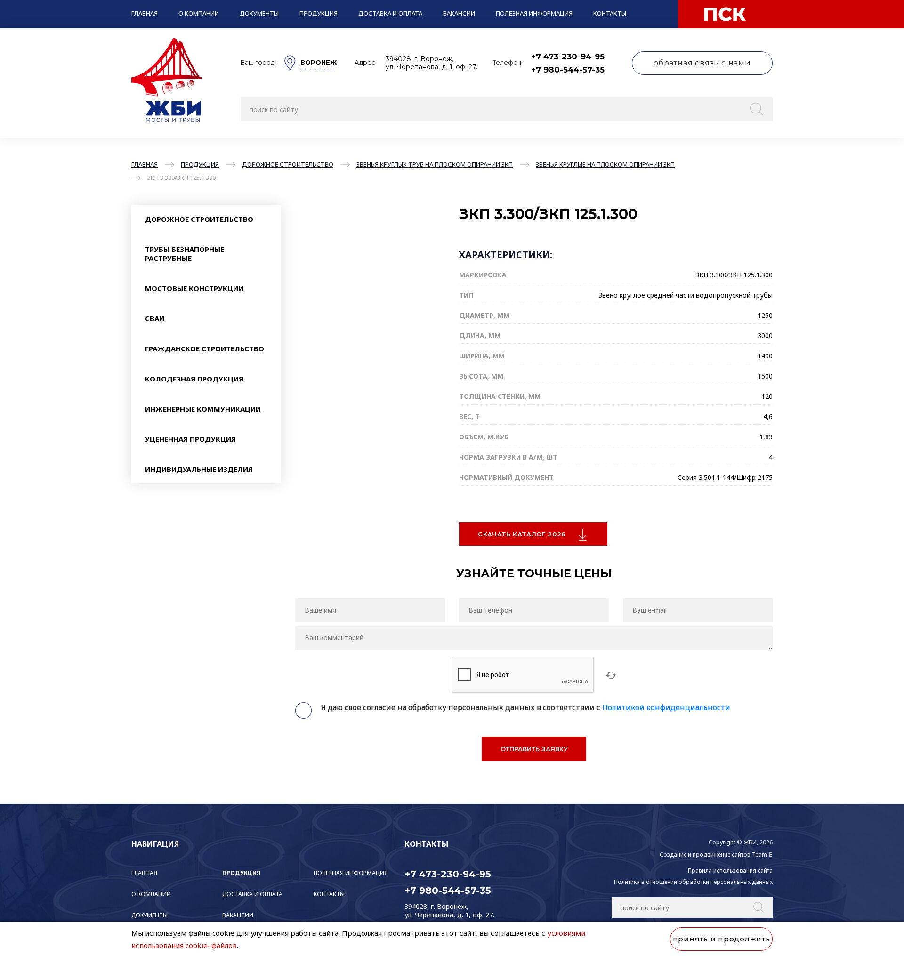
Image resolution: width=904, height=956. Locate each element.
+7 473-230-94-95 (568, 56)
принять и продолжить (721, 938)
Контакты (609, 13)
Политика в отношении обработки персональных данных (693, 882)
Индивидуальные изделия (199, 469)
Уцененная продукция (190, 439)
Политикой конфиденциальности (666, 707)
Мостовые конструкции (194, 288)
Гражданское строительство (204, 348)
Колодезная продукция (194, 378)
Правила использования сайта (730, 871)
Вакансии (459, 13)
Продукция (318, 13)
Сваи (154, 318)
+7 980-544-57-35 (568, 69)
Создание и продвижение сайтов (705, 855)
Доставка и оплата (390, 13)
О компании (198, 13)
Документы (259, 13)
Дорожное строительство (199, 219)
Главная (144, 13)
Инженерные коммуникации (203, 408)
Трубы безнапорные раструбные (184, 253)
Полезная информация (534, 13)
